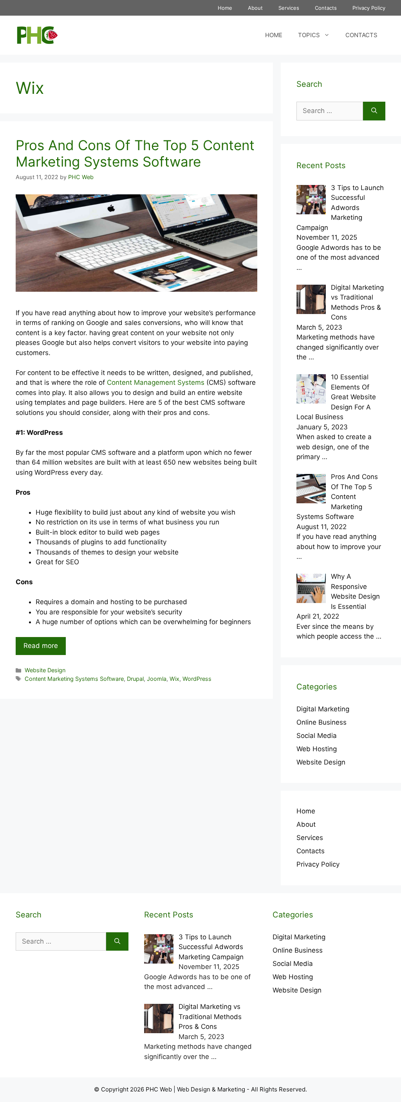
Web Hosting (316, 749)
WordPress (196, 678)
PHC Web (159, 1089)
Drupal (135, 678)
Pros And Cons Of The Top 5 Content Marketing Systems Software (135, 153)
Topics (309, 35)
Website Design (45, 670)
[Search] (374, 111)
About (255, 8)
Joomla (156, 678)
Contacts (326, 8)
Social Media (316, 735)
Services (288, 8)
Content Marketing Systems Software (74, 678)
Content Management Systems (155, 382)
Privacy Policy (368, 8)
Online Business (321, 722)
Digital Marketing (322, 709)
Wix (174, 678)
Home (225, 8)
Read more (40, 646)
